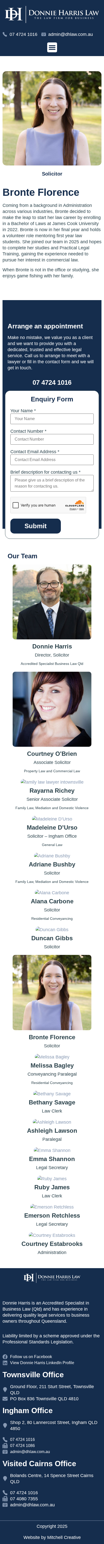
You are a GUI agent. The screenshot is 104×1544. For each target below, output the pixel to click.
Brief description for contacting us (45, 472)
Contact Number (28, 431)
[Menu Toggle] (52, 47)
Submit (35, 526)
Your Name (23, 410)
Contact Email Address (34, 451)
